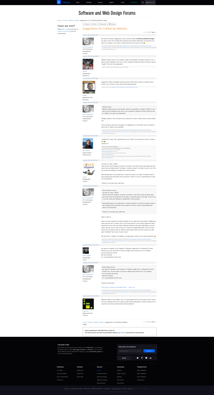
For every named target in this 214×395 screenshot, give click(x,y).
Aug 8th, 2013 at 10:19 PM (90, 160)
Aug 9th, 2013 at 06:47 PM (90, 245)
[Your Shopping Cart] (142, 2)
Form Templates (141, 376)
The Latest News (61, 373)
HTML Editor (134, 2)
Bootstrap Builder (122, 47)
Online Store (87, 388)
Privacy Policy (113, 391)
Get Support (107, 388)
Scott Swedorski (88, 47)
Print (94, 24)
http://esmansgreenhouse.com (109, 151)
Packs (77, 2)
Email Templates (141, 373)
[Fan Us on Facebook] (142, 358)
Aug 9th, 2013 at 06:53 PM (90, 262)
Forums (65, 20)
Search (87, 24)
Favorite (112, 24)
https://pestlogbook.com (108, 154)
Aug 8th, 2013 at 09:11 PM (90, 136)
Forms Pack (80, 373)
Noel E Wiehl (86, 255)
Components (140, 380)
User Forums (120, 380)
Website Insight (73, 20)
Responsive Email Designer (144, 46)
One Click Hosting (102, 373)
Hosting (100, 2)
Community (120, 367)
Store (122, 2)
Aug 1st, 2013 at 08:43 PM (90, 35)
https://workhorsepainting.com (119, 87)
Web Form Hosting (102, 380)
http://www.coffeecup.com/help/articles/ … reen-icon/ (118, 287)
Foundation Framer (106, 47)
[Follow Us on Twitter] (137, 358)
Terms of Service (122, 391)
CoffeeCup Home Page (76, 388)
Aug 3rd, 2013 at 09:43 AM (90, 102)
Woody (85, 71)
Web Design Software (97, 388)
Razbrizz (85, 311)
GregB (84, 95)
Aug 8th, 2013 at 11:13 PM (90, 186)
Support (111, 2)
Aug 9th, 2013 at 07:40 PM (90, 296)
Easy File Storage (102, 376)
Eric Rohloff (86, 150)
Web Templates (141, 370)
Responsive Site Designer (130, 46)
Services (99, 367)
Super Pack (80, 376)
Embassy (119, 376)
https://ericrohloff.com (107, 157)
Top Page (66, 388)
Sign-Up (149, 351)
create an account (63, 31)
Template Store (142, 367)
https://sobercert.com (132, 87)
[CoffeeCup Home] (66, 2)
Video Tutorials (121, 373)
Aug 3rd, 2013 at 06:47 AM (90, 78)
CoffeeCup (60, 367)
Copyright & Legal (116, 388)
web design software (79, 349)
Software (89, 2)
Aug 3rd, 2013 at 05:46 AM (90, 56)
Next (153, 32)
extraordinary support (95, 351)
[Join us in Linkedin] (150, 358)
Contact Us (60, 380)
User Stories (120, 383)
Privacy (124, 388)
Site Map (130, 388)
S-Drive (99, 370)
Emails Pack (80, 370)
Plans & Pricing (101, 383)
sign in (64, 29)
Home (59, 20)
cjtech (84, 177)
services (90, 349)
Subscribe (103, 24)
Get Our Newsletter (62, 376)
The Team (60, 370)
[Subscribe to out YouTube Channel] (146, 358)
